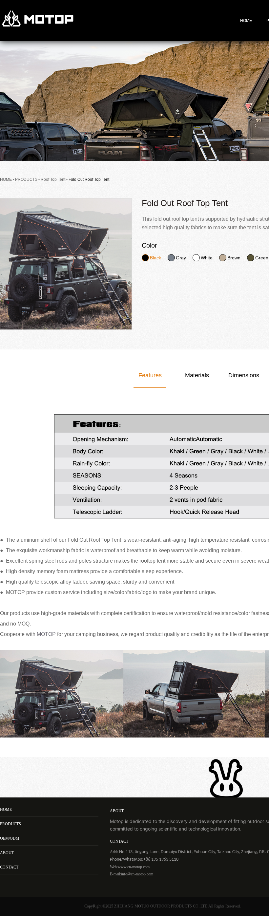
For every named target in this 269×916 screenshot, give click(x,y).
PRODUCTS (26, 179)
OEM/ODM (9, 838)
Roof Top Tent (53, 179)
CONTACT (9, 867)
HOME (246, 20)
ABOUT (7, 853)
